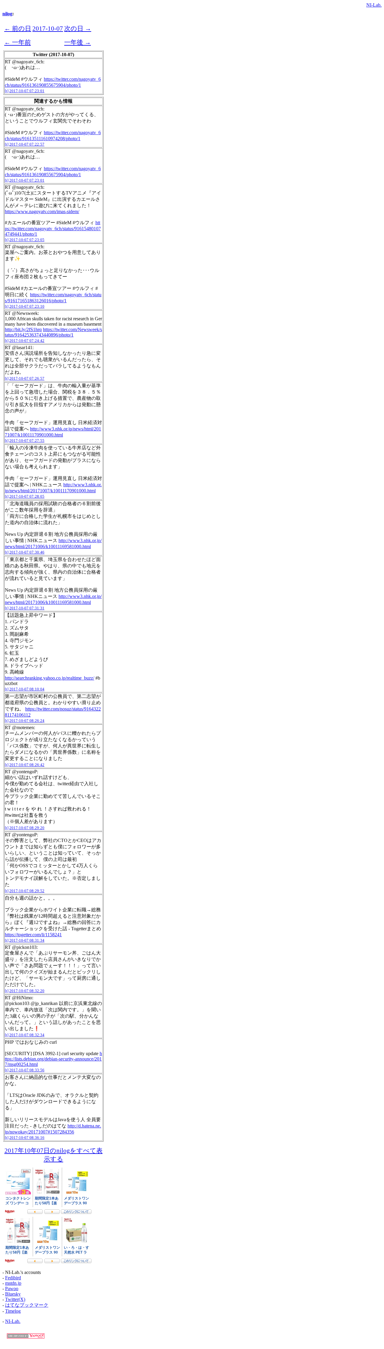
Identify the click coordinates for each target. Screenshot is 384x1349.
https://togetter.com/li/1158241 (33, 934)
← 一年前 (17, 42)
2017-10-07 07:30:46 (26, 552)
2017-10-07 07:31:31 (26, 608)
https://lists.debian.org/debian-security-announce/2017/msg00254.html (53, 1059)
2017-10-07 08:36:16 (26, 1137)
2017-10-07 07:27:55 (26, 440)
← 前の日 (17, 28)
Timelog (13, 1311)
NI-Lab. (374, 5)
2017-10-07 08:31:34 (26, 940)
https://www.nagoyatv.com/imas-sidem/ (42, 211)
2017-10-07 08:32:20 (26, 990)
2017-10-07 (47, 28)
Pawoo (11, 1288)
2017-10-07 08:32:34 (26, 1035)
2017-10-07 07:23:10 (26, 306)
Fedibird (13, 1277)
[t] (6, 91)
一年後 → (77, 42)
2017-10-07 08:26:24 (26, 720)
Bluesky (13, 1293)
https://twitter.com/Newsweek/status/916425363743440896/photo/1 (53, 332)
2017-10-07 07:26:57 (26, 378)
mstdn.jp (13, 1283)
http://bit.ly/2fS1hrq (23, 329)
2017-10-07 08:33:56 (26, 1070)
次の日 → (77, 28)
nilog (7, 13)
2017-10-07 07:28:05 (26, 496)
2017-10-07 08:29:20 (26, 827)
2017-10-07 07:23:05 (26, 239)
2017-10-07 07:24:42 (26, 340)
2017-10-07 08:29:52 (26, 891)
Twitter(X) (15, 1299)
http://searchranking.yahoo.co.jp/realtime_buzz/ (49, 678)
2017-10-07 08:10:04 (26, 689)
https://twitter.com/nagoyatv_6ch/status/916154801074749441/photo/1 (53, 228)
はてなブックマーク (26, 1305)
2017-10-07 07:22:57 (26, 144)
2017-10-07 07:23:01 (26, 91)
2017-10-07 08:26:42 (26, 764)
